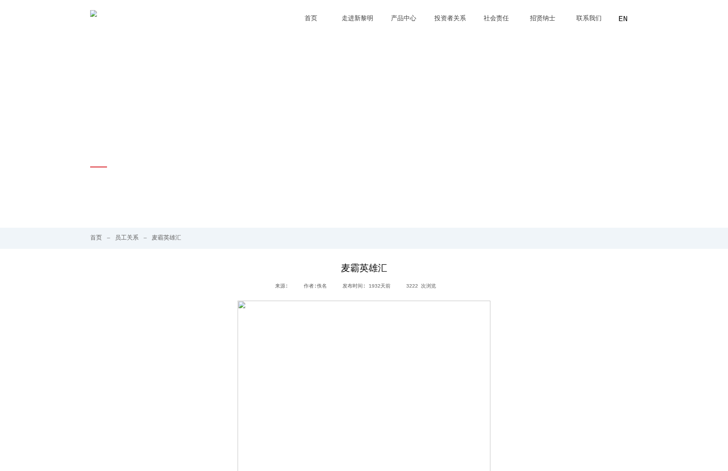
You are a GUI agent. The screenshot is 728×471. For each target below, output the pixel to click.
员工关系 (127, 237)
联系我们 (589, 18)
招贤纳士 (542, 18)
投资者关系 (450, 18)
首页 (311, 18)
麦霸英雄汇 (166, 237)
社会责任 (496, 18)
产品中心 (403, 18)
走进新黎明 (357, 18)
